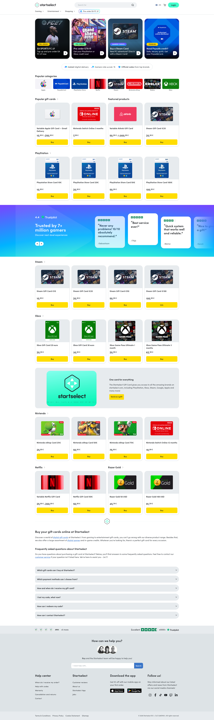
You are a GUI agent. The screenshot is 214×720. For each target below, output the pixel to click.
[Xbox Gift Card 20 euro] (52, 331)
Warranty (39, 690)
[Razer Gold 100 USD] (162, 482)
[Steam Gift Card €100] (162, 277)
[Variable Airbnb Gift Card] (125, 114)
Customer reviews (80, 682)
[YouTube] (165, 695)
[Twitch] (171, 695)
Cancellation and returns (45, 694)
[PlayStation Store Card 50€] (125, 168)
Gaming (38, 11)
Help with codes (42, 686)
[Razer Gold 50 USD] (125, 482)
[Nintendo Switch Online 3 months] (89, 114)
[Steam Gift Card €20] (162, 114)
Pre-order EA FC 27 (91, 11)
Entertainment (53, 11)
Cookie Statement (72, 715)
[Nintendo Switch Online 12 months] (162, 428)
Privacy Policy (57, 715)
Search (138, 665)
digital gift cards (60, 537)
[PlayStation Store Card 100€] (162, 168)
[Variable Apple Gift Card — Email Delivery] (52, 114)
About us (76, 686)
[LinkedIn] (176, 695)
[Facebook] (155, 695)
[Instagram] (150, 695)
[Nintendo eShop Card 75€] (125, 428)
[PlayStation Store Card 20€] (89, 168)
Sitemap (85, 715)
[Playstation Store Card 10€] (52, 168)
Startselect (80, 675)
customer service (42, 557)
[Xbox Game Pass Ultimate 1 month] (125, 331)
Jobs (74, 694)
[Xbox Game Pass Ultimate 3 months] (162, 331)
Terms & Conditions (42, 715)
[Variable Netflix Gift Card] (52, 482)
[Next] (42, 244)
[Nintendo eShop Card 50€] (89, 428)
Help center (43, 675)
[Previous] (37, 244)
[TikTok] (160, 695)
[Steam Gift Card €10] (52, 277)
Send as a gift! (116, 396)
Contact (38, 698)
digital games (73, 540)
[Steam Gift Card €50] (125, 277)
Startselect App (79, 690)
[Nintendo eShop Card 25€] (52, 428)
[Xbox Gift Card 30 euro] (89, 331)
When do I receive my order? (47, 682)
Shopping (69, 11)
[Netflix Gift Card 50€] (89, 482)
